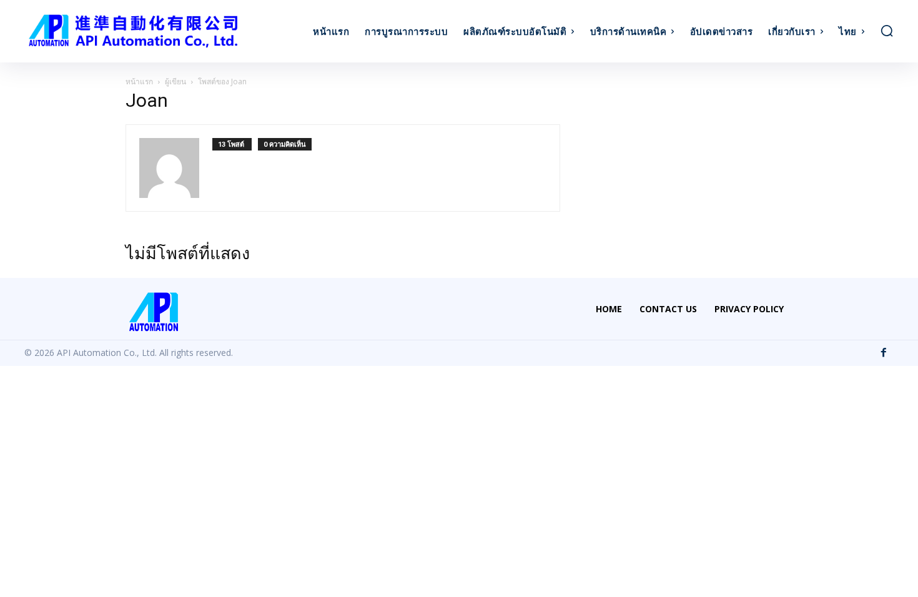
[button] (887, 30)
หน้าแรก (139, 81)
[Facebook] (884, 353)
